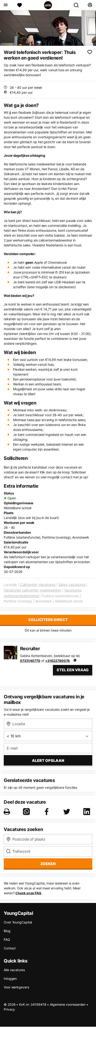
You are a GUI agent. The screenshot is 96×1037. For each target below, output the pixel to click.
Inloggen (10, 978)
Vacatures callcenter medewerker (32, 590)
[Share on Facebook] (47, 811)
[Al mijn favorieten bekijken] (19, 5)
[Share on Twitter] (67, 811)
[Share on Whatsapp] (27, 811)
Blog (7, 931)
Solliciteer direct (48, 619)
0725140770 (30, 661)
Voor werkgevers (16, 987)
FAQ (7, 939)
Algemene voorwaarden (68, 1004)
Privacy (9, 1009)
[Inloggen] (90, 5)
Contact (10, 948)
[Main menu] (5, 5)
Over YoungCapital (18, 922)
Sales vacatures (72, 584)
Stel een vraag (73, 670)
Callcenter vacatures (37, 584)
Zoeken (48, 863)
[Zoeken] (78, 5)
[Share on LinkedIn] (87, 811)
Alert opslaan (48, 760)
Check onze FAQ (28, 893)
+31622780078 (57, 661)
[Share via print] (8, 811)
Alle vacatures (14, 970)
